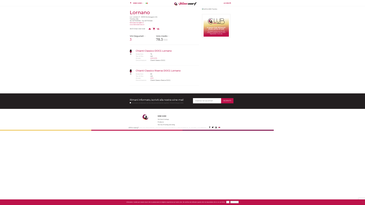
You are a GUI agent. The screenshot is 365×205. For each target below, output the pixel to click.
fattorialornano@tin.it (137, 23)
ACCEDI (227, 3)
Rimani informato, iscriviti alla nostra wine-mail (156, 99)
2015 (155, 58)
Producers (161, 122)
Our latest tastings (163, 119)
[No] (363, 202)
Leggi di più (234, 202)
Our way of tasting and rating (166, 124)
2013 (151, 78)
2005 (152, 58)
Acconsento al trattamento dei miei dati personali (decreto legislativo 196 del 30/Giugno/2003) (157, 103)
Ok (228, 202)
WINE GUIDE (137, 3)
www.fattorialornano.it (137, 24)
